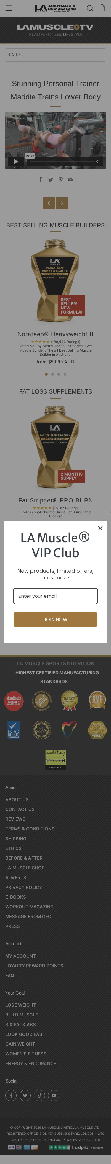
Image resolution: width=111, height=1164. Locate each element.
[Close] (100, 528)
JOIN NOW (55, 619)
